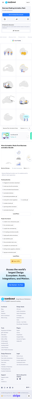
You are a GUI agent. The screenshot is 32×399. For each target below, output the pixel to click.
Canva (18, 332)
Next (28, 135)
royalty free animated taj (10, 228)
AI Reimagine (4, 341)
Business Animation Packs (13, 37)
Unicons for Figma (21, 339)
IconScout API (4, 343)
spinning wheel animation (10, 206)
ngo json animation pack (10, 252)
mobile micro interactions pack (11, 221)
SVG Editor (3, 334)
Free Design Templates (22, 324)
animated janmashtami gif (10, 196)
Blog (2, 309)
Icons (18, 320)
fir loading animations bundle (11, 232)
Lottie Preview (4, 347)
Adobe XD (19, 341)
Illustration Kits (20, 317)
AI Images (19, 315)
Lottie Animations (21, 311)
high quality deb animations (11, 235)
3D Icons (19, 309)
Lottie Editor (4, 337)
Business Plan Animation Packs (10, 128)
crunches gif (25, 199)
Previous (3, 135)
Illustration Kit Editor (6, 330)
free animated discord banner (11, 189)
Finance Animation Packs (23, 37)
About (2, 311)
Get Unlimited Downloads (16, 14)
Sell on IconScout (5, 315)
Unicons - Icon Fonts (21, 322)
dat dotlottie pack (8, 238)
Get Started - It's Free (16, 285)
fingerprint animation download (12, 182)
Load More (16, 213)
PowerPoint (19, 334)
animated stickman (8, 193)
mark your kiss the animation (11, 186)
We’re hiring (4, 317)
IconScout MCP (4, 345)
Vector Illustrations (21, 313)
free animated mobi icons (10, 242)
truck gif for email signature (10, 199)
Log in (28, 2)
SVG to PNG (4, 339)
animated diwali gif (9, 210)
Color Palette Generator (7, 349)
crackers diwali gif (8, 203)
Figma (18, 330)
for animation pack (8, 225)
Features (3, 313)
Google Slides (20, 337)
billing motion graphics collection (12, 249)
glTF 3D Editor (4, 332)
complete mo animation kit (10, 245)
